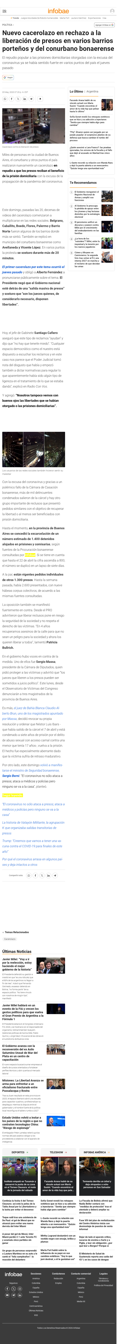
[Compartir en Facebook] (11, 99)
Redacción (58, 1278)
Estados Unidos (36, 1292)
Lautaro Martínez (78, 18)
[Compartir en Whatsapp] (5, 99)
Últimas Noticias (36, 1310)
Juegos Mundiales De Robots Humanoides (39, 18)
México (36, 1297)
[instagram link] (20, 1289)
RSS (36, 1315)
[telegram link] (13, 1295)
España (36, 1288)
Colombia (36, 1283)
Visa (104, 18)
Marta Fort (64, 18)
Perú (36, 1301)
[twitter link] (13, 1289)
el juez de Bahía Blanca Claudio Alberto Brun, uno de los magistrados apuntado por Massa (32, 713)
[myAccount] (112, 11)
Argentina (81, 1278)
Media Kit (81, 1301)
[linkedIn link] (20, 1295)
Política (7, 25)
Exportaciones (94, 18)
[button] (4, 11)
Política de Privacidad (103, 1285)
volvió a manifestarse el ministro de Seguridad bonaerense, (32, 770)
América (36, 1278)
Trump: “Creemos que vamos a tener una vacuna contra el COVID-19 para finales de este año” (32, 846)
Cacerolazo (9, 939)
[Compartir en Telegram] (31, 99)
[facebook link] (7, 1289)
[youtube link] (7, 1295)
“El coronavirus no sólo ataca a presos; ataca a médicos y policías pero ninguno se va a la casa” (33, 809)
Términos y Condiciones (103, 1279)
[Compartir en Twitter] (18, 99)
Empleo (58, 1283)
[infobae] (58, 11)
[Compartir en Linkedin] (24, 99)
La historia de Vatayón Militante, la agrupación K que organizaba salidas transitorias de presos (33, 828)
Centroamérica (36, 1306)
